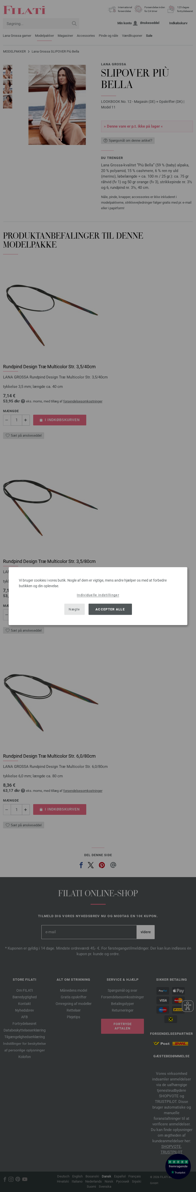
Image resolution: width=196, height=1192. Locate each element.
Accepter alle (110, 609)
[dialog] (98, 596)
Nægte (74, 609)
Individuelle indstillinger (98, 595)
